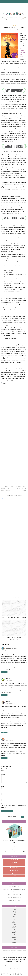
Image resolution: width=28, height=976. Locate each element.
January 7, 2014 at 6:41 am (10, 703)
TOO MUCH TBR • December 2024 (14, 894)
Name (2, 786)
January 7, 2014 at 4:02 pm (10, 740)
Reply (4, 672)
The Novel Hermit (14, 15)
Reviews (14, 25)
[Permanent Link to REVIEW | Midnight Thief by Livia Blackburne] (14, 608)
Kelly (7, 738)
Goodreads (22, 46)
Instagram (15, 867)
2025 (14, 909)
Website (21, 43)
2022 (14, 917)
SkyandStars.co (17, 974)
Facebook (15, 862)
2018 (14, 927)
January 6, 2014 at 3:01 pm (10, 650)
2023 (14, 914)
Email (2, 792)
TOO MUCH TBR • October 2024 (14, 900)
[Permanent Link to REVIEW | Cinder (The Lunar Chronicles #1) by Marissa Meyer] (14, 628)
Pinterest (15, 870)
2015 (14, 934)
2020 (14, 922)
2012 (14, 942)
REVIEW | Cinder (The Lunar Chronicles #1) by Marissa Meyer (14, 638)
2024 (14, 912)
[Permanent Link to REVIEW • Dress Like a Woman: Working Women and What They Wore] (14, 546)
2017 (14, 929)
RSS (15, 875)
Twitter (21, 45)
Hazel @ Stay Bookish (10, 648)
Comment (3, 774)
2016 (14, 932)
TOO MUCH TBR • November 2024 (14, 897)
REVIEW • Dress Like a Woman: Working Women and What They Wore (14, 596)
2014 (14, 937)
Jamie (7, 701)
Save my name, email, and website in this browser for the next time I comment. (13, 806)
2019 (14, 924)
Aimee (7, 678)
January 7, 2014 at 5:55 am (10, 680)
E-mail (15, 873)
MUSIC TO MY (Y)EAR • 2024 (14, 886)
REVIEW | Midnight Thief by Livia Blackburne (14, 617)
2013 (14, 939)
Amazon (21, 48)
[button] (14, 1)
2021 (14, 919)
